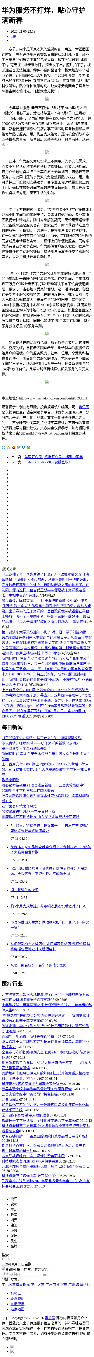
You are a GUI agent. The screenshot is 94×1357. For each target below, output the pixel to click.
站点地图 (17, 1309)
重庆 (25, 716)
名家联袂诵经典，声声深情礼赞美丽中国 (33, 1156)
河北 (55, 653)
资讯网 (84, 407)
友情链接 (17, 1304)
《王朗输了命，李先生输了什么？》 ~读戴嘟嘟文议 (42, 574)
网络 (13, 36)
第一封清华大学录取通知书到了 (26, 632)
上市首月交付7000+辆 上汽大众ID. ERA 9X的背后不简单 (45, 690)
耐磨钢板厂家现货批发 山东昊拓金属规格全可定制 (41, 817)
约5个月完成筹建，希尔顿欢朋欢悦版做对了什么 (48, 906)
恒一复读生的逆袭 (24, 890)
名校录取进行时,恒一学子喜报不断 (28, 811)
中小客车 (38, 1284)
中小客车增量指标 (16, 1284)
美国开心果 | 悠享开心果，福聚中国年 (53, 457)
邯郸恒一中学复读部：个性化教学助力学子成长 (38, 1120)
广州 (71, 1284)
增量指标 (83, 1284)
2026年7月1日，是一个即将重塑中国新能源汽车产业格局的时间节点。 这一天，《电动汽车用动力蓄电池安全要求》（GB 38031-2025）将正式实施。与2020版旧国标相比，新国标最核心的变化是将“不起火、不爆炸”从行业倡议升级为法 (47, 674)
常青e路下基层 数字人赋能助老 (26, 1115)
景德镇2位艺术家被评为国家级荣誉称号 (32, 1084)
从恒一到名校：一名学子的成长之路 (38, 965)
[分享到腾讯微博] (19, 447)
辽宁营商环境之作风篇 (19, 806)
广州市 (50, 1284)
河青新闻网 (10, 1099)
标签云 (15, 1293)
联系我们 (17, 1298)
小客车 (62, 1284)
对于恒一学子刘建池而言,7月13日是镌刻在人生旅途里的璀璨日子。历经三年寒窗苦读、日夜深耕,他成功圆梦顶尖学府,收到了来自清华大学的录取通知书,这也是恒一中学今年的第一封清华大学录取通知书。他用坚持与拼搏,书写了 (47, 642)
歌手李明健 (10, 780)
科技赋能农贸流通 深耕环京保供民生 (30, 1161)
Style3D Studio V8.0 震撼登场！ (48, 462)
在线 (32, 595)
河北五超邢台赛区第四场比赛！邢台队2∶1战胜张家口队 (45, 1166)
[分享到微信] (29, 447)
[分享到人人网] (24, 447)
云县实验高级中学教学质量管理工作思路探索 (37, 1089)
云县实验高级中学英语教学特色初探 (30, 1094)
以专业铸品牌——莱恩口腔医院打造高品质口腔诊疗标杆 (45, 1136)
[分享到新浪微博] (14, 447)
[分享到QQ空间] (8, 447)
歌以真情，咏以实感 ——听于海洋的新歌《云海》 (41, 601)
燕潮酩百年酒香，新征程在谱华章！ (30, 1036)
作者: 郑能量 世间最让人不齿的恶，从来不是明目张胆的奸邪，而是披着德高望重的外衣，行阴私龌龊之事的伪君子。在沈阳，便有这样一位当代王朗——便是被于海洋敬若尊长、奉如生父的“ (46, 584)
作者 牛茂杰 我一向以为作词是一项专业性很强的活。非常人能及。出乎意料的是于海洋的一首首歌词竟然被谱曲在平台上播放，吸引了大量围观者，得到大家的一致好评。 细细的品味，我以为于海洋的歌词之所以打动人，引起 (46, 611)
